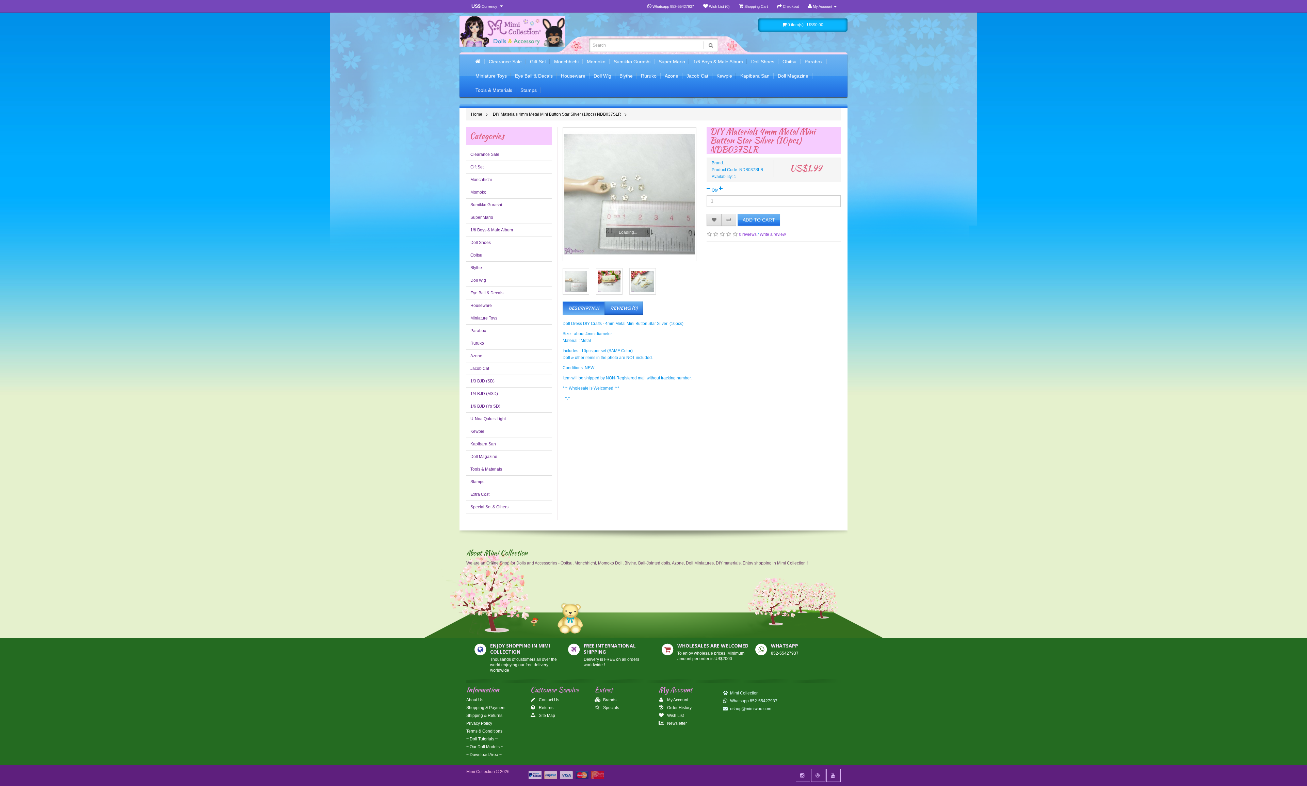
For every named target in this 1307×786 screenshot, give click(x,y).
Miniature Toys (491, 76)
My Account (677, 700)
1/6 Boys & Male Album (718, 61)
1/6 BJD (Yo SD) (485, 406)
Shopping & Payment (485, 707)
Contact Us (548, 700)
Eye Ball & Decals (534, 76)
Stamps (528, 90)
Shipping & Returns (484, 715)
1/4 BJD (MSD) (484, 393)
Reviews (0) (624, 308)
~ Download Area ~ (484, 754)
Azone (671, 76)
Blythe (626, 76)
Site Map (546, 715)
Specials (610, 707)
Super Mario (672, 61)
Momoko (596, 61)
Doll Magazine (793, 76)
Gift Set (538, 61)
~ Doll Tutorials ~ (482, 739)
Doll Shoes (762, 61)
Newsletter (676, 723)
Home (476, 114)
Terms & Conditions (484, 731)
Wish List (675, 715)
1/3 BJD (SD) (482, 381)
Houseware (573, 76)
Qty (715, 190)
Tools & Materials (493, 90)
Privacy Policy (479, 723)
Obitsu (789, 61)
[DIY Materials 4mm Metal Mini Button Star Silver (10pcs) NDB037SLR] (576, 281)
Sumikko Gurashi (632, 61)
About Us (474, 700)
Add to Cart (759, 220)
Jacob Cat (697, 76)
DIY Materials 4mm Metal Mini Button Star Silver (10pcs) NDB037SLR (557, 114)
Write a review (773, 234)
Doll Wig (602, 76)
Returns (545, 707)
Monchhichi (566, 61)
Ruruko (649, 76)
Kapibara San (755, 76)
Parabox (814, 61)
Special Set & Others (489, 507)
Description (583, 308)
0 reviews (748, 234)
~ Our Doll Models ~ (484, 746)
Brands (609, 700)
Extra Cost (479, 494)
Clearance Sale (505, 61)
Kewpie (724, 76)
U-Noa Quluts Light (488, 418)
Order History (679, 707)
